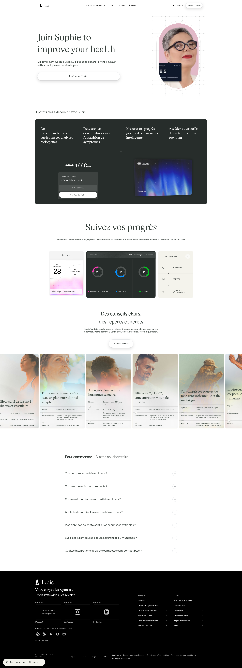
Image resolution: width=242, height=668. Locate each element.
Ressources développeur (134, 655)
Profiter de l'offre (78, 76)
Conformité (116, 655)
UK (84, 657)
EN (101, 657)
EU (80, 657)
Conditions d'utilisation (158, 655)
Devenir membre (194, 5)
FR (105, 657)
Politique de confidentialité (183, 655)
